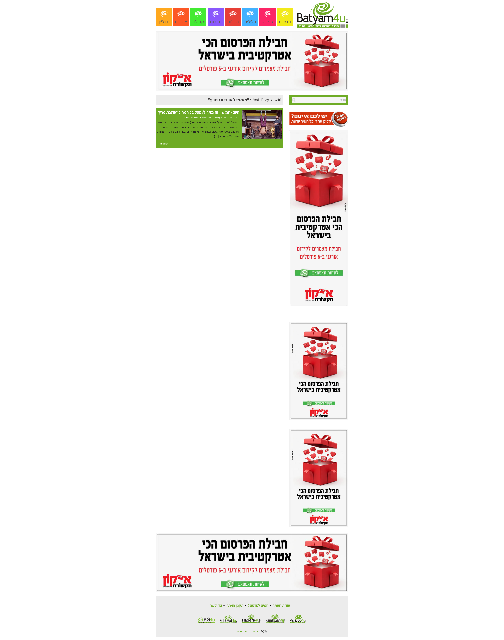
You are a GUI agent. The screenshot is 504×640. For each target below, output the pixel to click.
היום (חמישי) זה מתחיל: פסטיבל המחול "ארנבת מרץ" (198, 112)
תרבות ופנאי (232, 117)
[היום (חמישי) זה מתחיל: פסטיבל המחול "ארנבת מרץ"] (262, 124)
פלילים (250, 22)
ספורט (267, 22)
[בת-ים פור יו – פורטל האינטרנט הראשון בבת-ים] (322, 13)
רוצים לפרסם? (258, 605)
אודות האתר (281, 605)
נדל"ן (163, 22)
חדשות (285, 22)
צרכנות (181, 22)
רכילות (233, 22)
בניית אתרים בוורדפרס (249, 631)
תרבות (215, 22)
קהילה (198, 22)
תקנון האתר (235, 605)
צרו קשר (216, 605)
